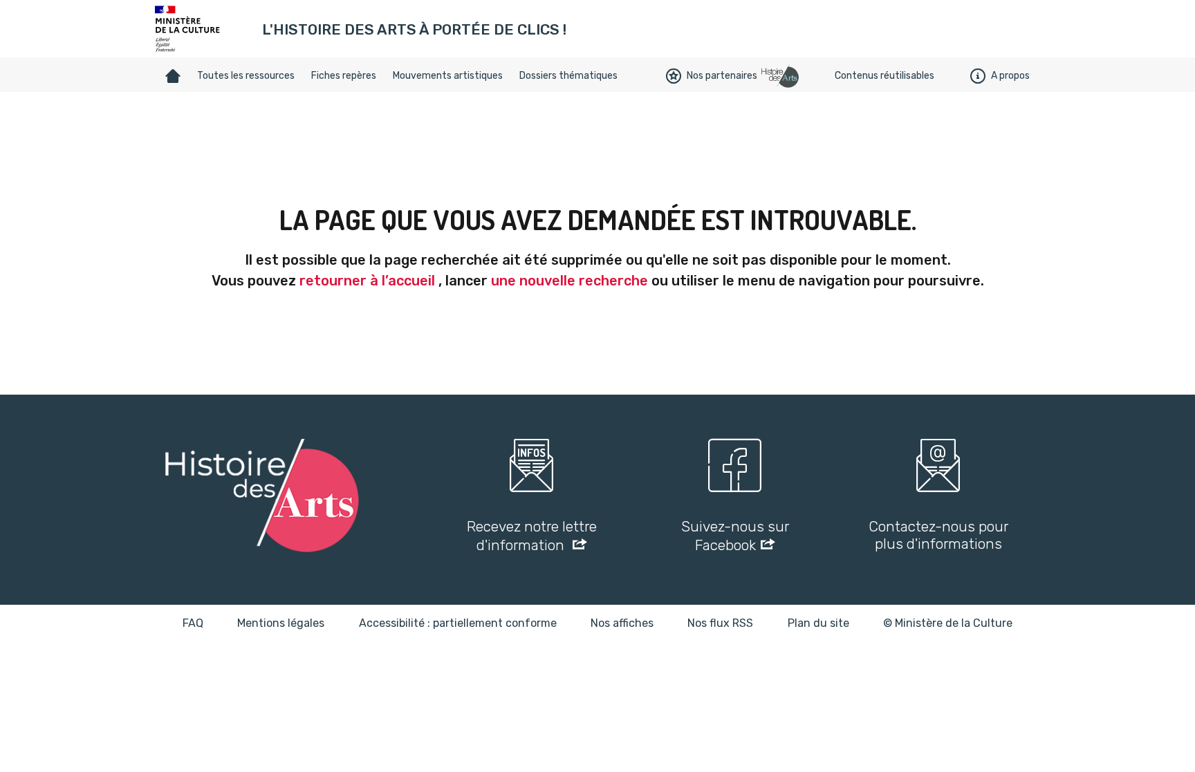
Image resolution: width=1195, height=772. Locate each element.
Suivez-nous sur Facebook (735, 536)
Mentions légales (280, 623)
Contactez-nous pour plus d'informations (938, 535)
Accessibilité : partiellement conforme (458, 623)
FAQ (193, 623)
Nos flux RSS (720, 623)
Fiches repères (343, 76)
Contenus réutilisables (884, 76)
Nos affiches (622, 623)
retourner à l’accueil (367, 280)
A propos (1010, 76)
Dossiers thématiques (568, 76)
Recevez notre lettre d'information (532, 536)
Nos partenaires (722, 76)
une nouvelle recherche (569, 280)
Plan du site (818, 623)
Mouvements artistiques (448, 76)
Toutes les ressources (246, 76)
